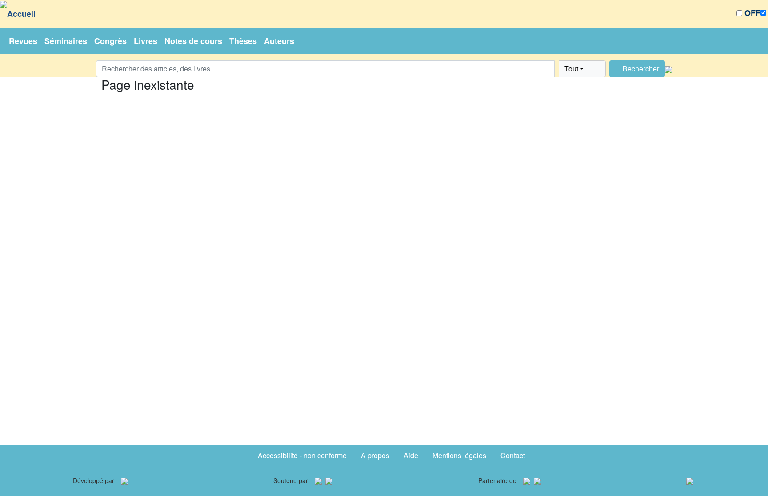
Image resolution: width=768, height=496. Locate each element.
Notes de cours (193, 41)
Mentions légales (459, 455)
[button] (556, 68)
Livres (145, 41)
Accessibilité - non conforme (302, 455)
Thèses (243, 41)
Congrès (110, 41)
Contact (512, 455)
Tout (571, 68)
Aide (411, 455)
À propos (375, 455)
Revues (23, 41)
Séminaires (65, 41)
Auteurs (279, 41)
